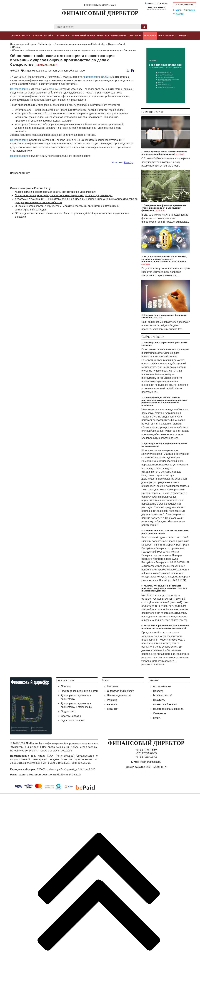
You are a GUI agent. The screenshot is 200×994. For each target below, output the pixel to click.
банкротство (77, 70)
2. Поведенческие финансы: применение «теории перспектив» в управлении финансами (163, 208)
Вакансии (112, 709)
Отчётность (159, 713)
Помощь (66, 686)
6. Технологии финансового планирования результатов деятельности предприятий (165, 626)
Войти (178, 10)
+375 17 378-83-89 (146, 749)
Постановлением (20, 89)
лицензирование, (35, 70)
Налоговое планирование (168, 709)
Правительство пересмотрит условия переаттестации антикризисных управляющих (63, 195)
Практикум (159, 700)
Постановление (19, 140)
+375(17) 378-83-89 (157, 3)
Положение (52, 89)
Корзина (179, 13)
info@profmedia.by (150, 761)
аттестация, (52, 70)
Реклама (112, 700)
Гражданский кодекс (153, 551)
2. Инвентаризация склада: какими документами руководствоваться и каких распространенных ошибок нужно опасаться (164, 401)
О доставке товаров (72, 720)
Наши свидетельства (119, 695)
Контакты (112, 686)
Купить (157, 718)
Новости (158, 691)
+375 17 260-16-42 (146, 756)
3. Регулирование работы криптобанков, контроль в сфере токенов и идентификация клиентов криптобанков (164, 259)
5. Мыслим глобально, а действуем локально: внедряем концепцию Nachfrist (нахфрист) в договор (164, 588)
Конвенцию (150, 573)
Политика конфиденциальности (79, 691)
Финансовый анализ (165, 704)
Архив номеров (162, 686)
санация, (64, 70)
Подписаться (68, 711)
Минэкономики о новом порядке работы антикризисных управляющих (55, 192)
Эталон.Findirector (184, 4)
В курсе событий (162, 695)
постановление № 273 (96, 77)
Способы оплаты (71, 716)
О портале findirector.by (120, 691)
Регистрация (189, 10)
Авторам (112, 704)
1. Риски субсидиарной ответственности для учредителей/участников (164, 152)
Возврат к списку (20, 173)
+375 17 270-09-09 (146, 753)
